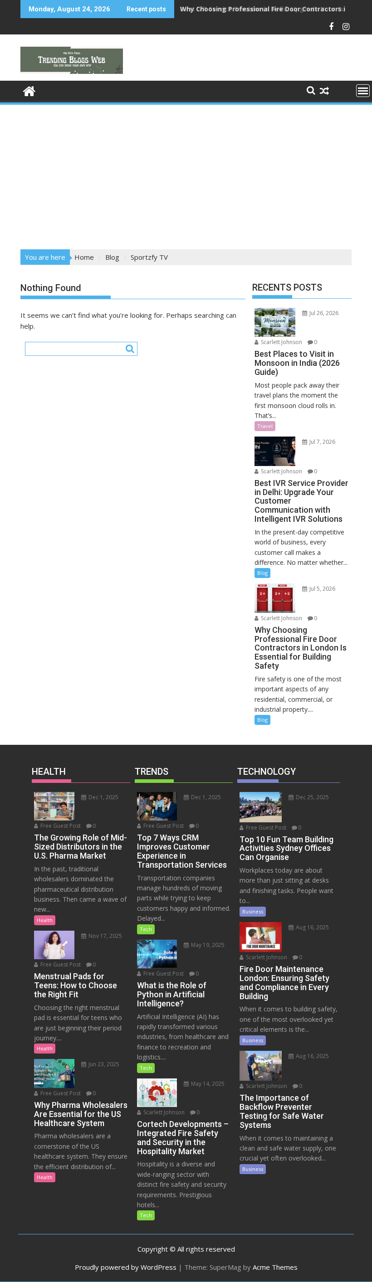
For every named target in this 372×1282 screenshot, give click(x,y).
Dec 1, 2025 (102, 797)
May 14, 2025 (207, 1084)
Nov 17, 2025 (104, 936)
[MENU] (363, 90)
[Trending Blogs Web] (29, 90)
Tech (146, 929)
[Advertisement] (186, 174)
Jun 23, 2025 (103, 1064)
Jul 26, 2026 (323, 313)
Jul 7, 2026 (321, 442)
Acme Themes (275, 1267)
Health (45, 920)
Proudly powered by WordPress (125, 1267)
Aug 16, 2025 (311, 927)
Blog (262, 572)
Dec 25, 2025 (311, 797)
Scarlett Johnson (280, 342)
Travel (265, 425)
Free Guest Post (60, 826)
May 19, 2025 (207, 945)
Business (252, 911)
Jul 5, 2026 (321, 588)
